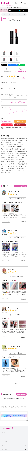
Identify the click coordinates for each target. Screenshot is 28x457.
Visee (10, 107)
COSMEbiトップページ (6, 406)
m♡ (9, 269)
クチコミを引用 (5, 221)
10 (16, 78)
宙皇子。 (10, 231)
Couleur (11, 308)
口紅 (15, 97)
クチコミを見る (21, 78)
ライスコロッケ (13, 346)
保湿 (11, 102)
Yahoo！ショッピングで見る (7, 124)
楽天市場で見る (20, 124)
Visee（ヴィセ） (7, 18)
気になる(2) (7, 71)
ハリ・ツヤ (16, 102)
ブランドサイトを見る (18, 111)
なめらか (23, 102)
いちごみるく (12, 192)
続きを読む (23, 221)
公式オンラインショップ (7, 121)
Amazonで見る (20, 121)
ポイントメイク (12, 95)
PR (27, 420)
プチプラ (11, 94)
